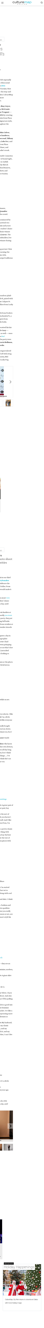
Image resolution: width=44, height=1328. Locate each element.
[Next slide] (10, 382)
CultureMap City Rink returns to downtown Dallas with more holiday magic (21, 1301)
